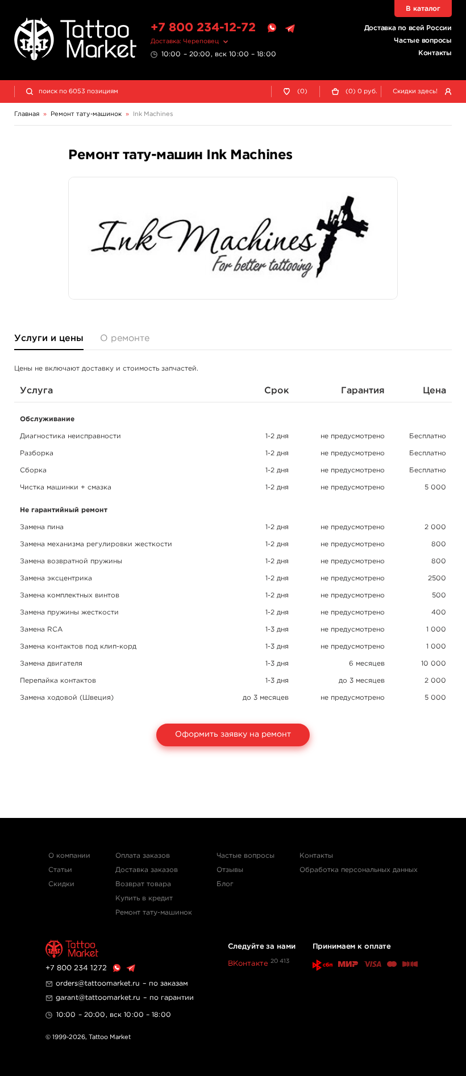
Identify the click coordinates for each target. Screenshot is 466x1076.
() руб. (361, 91)
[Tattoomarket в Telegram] (290, 28)
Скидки (61, 884)
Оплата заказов (142, 856)
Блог (225, 884)
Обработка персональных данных (358, 870)
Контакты (435, 53)
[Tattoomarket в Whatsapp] (271, 28)
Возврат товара (143, 884)
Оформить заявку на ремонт (233, 734)
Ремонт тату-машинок (153, 912)
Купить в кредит (144, 898)
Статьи (60, 870)
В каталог (423, 9)
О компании (69, 856)
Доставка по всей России (408, 28)
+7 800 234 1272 (76, 968)
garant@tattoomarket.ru (98, 998)
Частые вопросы (423, 41)
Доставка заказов (146, 870)
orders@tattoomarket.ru (98, 984)
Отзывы (230, 870)
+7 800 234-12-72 (203, 28)
